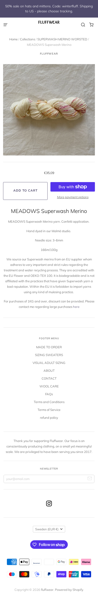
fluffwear (49, 53)
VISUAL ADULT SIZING (49, 363)
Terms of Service (49, 410)
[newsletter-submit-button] (90, 479)
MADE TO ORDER (49, 347)
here (76, 307)
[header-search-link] (83, 24)
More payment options (72, 197)
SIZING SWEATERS (49, 355)
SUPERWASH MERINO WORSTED (62, 39)
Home (13, 39)
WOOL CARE (49, 386)
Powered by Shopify (69, 590)
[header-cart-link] (91, 24)
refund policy (49, 417)
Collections (27, 39)
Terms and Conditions (49, 402)
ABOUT (49, 370)
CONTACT (49, 378)
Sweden (47, 529)
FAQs (49, 394)
